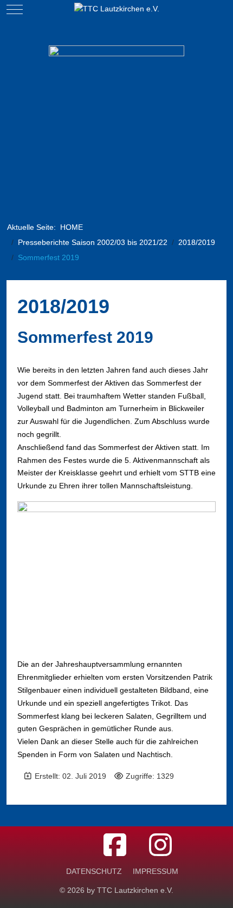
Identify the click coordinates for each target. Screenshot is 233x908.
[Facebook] (115, 845)
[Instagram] (160, 845)
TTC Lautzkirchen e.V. (135, 890)
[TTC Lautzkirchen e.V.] (116, 9)
